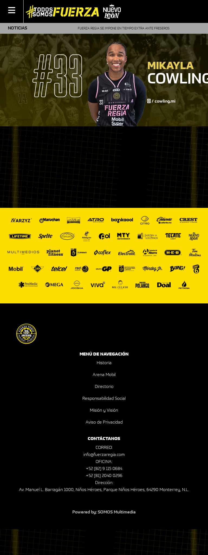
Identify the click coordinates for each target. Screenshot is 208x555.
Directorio (104, 387)
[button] (11, 11)
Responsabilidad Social (104, 399)
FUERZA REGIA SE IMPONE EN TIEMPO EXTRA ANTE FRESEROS (114, 28)
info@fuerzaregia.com (104, 455)
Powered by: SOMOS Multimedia (104, 512)
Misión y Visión (104, 410)
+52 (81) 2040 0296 (104, 476)
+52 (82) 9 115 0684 (104, 469)
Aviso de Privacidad (104, 422)
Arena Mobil (104, 375)
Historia (104, 363)
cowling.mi (165, 101)
